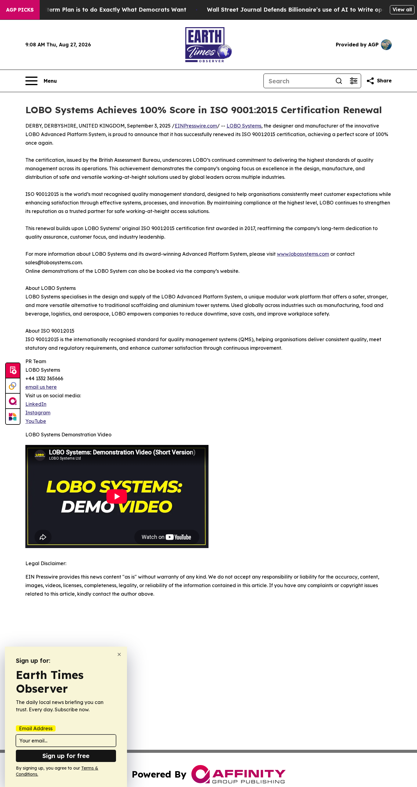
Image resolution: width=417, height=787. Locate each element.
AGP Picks (20, 10)
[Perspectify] (13, 386)
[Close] (119, 654)
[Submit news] (13, 370)
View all (402, 9)
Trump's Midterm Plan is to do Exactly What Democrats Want (99, 9)
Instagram (37, 413)
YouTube (35, 421)
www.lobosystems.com (303, 254)
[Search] (339, 81)
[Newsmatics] (13, 416)
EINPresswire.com (196, 126)
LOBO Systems (244, 126)
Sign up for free (65, 756)
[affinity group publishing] (13, 401)
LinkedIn (35, 404)
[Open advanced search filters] (353, 81)
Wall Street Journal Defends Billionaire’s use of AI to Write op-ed (299, 9)
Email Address (36, 728)
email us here (41, 387)
